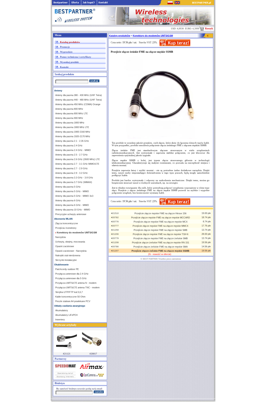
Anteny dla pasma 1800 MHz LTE (72, 127)
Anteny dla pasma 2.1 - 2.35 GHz (72, 141)
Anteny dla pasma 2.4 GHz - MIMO (73, 150)
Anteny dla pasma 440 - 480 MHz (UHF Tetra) (78, 99)
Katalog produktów (70, 42)
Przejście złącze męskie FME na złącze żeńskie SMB (160, 238)
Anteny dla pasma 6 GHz (68, 200)
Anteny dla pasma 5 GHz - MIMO (72, 191)
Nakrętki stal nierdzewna (67, 255)
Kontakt (64, 67)
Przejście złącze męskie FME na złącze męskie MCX (160, 221)
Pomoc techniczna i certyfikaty (75, 57)
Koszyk (208, 28)
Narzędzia (60, 237)
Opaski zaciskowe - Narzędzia (70, 251)
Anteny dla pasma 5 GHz (68, 186)
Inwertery (60, 319)
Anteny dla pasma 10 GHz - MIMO (72, 209)
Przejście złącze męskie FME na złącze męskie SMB (160, 230)
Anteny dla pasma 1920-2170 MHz (72, 136)
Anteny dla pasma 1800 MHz (69, 122)
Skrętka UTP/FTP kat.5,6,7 (69, 292)
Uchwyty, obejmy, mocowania (70, 241)
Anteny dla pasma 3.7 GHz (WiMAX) (73, 182)
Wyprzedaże (66, 52)
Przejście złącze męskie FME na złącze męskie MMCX (160, 226)
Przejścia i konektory (65, 228)
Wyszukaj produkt (69, 62)
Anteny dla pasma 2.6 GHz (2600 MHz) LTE (77, 159)
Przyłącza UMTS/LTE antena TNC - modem (77, 287)
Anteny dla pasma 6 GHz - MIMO (72, 205)
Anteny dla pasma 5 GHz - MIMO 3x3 (74, 196)
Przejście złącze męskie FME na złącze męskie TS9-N (160, 234)
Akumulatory (61, 310)
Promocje (65, 47)
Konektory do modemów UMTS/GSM (153, 35)
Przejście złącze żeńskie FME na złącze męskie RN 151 (160, 242)
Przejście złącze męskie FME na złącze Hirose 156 (160, 213)
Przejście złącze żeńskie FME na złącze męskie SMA (160, 246)
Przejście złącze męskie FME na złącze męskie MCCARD (160, 217)
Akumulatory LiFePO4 (66, 315)
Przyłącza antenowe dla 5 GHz (71, 278)
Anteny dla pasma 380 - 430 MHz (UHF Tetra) (78, 95)
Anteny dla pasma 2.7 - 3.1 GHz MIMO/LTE (77, 164)
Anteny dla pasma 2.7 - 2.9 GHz (71, 168)
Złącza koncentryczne (66, 223)
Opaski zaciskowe (64, 246)
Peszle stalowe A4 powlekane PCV (72, 301)
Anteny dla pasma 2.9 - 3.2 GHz (71, 173)
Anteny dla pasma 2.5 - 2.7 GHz (71, 154)
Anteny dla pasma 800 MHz (69, 109)
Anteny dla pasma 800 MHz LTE (71, 113)
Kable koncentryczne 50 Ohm (70, 296)
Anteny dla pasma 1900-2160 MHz (72, 132)
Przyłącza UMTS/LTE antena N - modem (75, 283)
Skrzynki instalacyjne (66, 260)
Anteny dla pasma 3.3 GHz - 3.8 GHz (74, 177)
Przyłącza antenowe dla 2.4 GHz (72, 273)
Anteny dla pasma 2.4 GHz (69, 145)
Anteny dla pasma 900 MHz (69, 118)
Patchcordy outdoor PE (67, 269)
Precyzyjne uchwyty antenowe (70, 214)
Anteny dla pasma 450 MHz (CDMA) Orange (77, 104)
